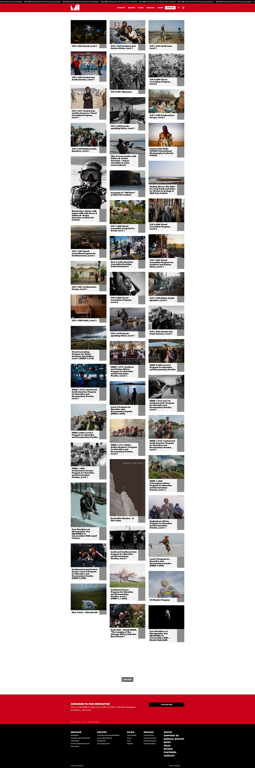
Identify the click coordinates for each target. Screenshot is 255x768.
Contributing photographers (108, 735)
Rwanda (130, 744)
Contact (169, 755)
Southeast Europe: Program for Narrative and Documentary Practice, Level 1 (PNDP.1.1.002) (122, 594)
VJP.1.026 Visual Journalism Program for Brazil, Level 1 (123, 228)
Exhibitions (101, 741)
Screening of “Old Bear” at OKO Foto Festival (123, 193)
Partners (170, 752)
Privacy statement (174, 766)
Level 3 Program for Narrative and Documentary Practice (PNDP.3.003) (121, 410)
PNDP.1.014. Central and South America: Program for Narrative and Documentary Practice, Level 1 (84, 394)
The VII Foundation (76, 722)
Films (141, 8)
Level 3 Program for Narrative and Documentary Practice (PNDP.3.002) (160, 562)
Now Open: (38, 2)
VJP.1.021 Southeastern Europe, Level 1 (84, 288)
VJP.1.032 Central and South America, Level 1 (83, 78)
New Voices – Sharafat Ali (84, 612)
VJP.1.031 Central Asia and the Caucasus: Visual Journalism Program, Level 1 (84, 114)
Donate (170, 8)
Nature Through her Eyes (80, 744)
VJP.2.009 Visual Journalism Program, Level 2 (160, 81)
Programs (75, 735)
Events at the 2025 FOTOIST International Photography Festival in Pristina (161, 152)
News (167, 742)
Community (75, 741)
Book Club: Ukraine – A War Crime (122, 519)
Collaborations (103, 744)
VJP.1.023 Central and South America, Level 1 (161, 332)
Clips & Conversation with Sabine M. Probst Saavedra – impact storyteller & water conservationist (123, 160)
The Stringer (131, 735)
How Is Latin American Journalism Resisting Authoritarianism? (122, 264)
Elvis (128, 741)
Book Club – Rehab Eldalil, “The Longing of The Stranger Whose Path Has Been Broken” (124, 633)
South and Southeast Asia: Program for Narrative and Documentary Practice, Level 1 (124, 555)
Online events (149, 735)
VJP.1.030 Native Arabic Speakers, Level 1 (84, 149)
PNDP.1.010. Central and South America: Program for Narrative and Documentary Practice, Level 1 (162, 445)
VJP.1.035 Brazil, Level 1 (84, 46)
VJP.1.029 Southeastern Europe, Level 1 (162, 116)
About (160, 8)
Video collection (150, 738)
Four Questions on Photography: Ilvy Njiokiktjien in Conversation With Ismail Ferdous (84, 533)
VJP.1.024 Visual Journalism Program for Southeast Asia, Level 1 (84, 253)
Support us (171, 735)
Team (167, 745)
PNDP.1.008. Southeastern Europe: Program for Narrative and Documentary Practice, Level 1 (83, 472)
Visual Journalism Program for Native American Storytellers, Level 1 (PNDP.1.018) (83, 355)
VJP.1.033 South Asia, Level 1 (161, 47)
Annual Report (174, 738)
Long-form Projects (104, 738)
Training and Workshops (80, 738)
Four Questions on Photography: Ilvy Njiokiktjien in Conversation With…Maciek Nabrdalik (160, 635)
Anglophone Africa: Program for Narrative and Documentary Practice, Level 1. (161, 524)
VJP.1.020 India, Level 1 (84, 320)
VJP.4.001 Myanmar (121, 92)
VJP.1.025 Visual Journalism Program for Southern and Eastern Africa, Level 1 (161, 263)
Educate (121, 8)
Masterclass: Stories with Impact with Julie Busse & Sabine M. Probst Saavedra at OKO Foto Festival (84, 215)
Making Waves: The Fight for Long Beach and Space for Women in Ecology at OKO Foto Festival (162, 189)
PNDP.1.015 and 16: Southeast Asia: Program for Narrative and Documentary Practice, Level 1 (162, 405)
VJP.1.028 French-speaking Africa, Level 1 (123, 127)
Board (168, 748)
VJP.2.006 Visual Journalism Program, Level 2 (160, 226)
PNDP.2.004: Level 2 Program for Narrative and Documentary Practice (163, 367)
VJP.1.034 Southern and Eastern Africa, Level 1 (123, 47)
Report (131, 8)
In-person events (150, 741)
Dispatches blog (149, 744)
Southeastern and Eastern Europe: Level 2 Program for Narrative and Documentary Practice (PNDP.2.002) (85, 573)
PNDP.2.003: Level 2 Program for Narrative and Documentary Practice (85, 434)
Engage (150, 8)
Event (84, 722)
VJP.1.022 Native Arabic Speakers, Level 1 (162, 299)
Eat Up (129, 738)
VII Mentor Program (160, 600)
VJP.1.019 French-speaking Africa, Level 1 (123, 334)
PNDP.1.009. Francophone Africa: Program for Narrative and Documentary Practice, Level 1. (161, 485)
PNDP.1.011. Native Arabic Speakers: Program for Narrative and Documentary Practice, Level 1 (124, 449)
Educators (75, 746)
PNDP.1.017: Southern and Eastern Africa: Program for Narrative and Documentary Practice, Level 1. (122, 371)
